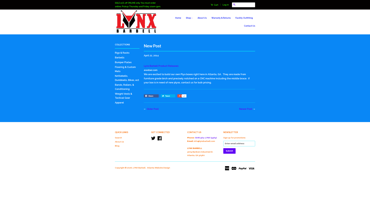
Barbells (119, 57)
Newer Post (245, 109)
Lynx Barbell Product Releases (161, 66)
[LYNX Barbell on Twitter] (153, 139)
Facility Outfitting (244, 18)
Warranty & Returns (221, 18)
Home (178, 18)
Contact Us (249, 26)
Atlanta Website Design (158, 168)
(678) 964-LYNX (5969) (206, 137)
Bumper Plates (123, 62)
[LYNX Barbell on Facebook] (159, 139)
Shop (188, 18)
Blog (117, 146)
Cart (215, 5)
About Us (202, 18)
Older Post (153, 109)
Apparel (119, 102)
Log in (226, 5)
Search (118, 137)
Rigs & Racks (122, 52)
